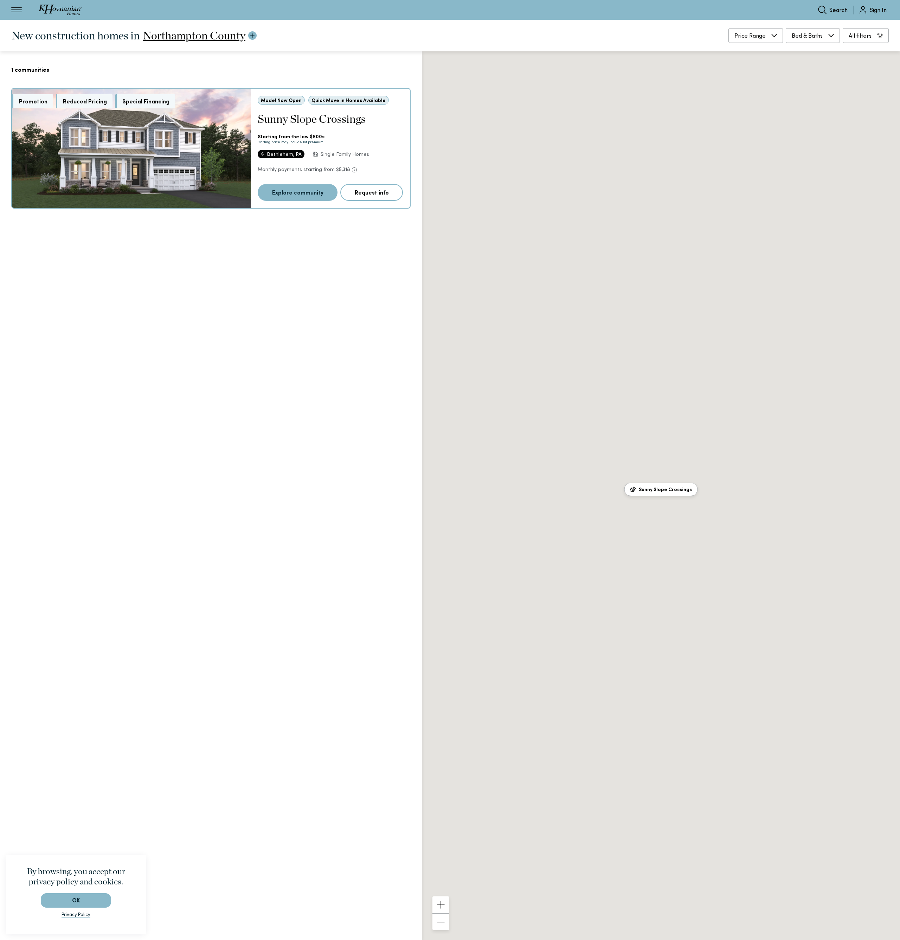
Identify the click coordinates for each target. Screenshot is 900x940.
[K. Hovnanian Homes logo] (60, 9)
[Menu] (16, 10)
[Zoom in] (440, 904)
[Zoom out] (440, 921)
